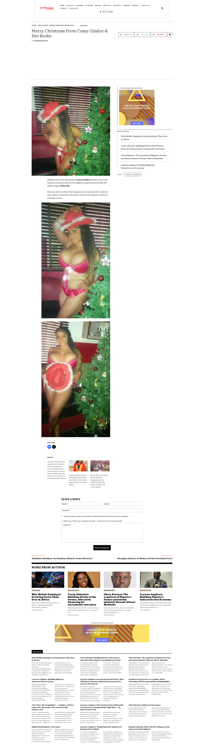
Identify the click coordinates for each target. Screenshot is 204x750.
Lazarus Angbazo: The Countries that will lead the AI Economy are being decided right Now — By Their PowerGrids (102, 707)
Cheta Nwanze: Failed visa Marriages (144, 705)
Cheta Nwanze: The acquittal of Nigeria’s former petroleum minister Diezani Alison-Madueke (144, 157)
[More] (169, 34)
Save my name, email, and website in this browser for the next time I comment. (96, 516)
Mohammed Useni (41, 40)
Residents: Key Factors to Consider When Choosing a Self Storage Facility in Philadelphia (149, 680)
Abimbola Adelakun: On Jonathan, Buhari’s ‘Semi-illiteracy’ (62, 558)
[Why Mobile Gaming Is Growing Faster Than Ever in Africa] (48, 580)
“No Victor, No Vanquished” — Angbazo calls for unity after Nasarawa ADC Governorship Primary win (53, 707)
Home (34, 25)
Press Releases (73, 590)
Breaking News (109, 590)
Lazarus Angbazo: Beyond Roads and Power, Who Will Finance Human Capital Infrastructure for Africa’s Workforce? (102, 681)
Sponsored (36, 590)
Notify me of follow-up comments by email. (79, 521)
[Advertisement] (102, 61)
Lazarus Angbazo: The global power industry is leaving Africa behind (101, 728)
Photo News (43, 25)
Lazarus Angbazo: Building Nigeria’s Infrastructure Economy (138, 166)
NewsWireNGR (37, 610)
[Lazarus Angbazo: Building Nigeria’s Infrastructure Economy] (156, 580)
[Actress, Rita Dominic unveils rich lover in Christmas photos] (58, 469)
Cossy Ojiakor (132, 174)
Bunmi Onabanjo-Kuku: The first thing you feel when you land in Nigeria (149, 728)
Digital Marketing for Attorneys (46, 727)
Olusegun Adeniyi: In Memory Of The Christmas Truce (144, 558)
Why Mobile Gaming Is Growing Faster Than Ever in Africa (46, 597)
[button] (162, 8)
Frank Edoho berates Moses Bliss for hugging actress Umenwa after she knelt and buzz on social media (99, 481)
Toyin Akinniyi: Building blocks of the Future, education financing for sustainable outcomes (143, 147)
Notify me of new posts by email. (110, 521)
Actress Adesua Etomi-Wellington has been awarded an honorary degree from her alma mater (78, 480)
